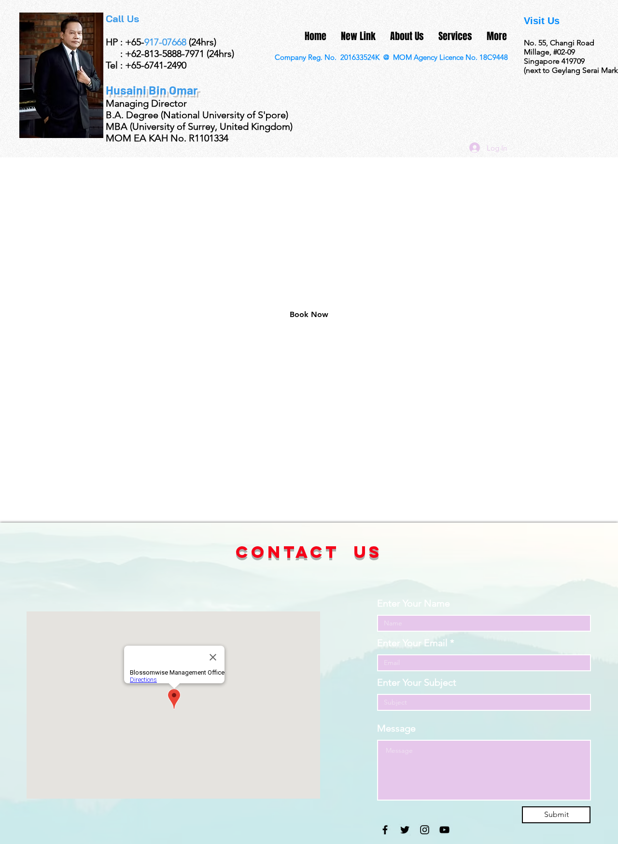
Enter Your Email (412, 643)
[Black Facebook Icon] (385, 830)
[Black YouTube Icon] (444, 830)
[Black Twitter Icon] (405, 830)
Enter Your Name (413, 603)
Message (396, 728)
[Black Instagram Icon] (425, 830)
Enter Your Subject (416, 682)
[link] (309, 314)
